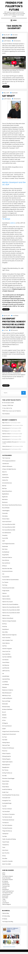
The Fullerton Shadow (7, 879)
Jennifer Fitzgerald (7, 648)
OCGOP (4, 728)
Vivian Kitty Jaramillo (7, 861)
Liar (3, 673)
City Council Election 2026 (8, 530)
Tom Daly (4, 836)
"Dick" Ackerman (6, 458)
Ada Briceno (5, 474)
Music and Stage (6, 701)
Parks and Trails (6, 745)
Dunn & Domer (5, 560)
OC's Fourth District (7, 726)
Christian (4, 887)
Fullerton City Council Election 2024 (11, 612)
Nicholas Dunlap (6, 706)
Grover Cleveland (6, 878)
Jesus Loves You (6, 651)
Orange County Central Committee (10, 731)
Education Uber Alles (7, 568)
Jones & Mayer (5, 662)
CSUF (3, 541)
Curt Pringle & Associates (8, 543)
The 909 (4, 806)
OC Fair (4, 720)
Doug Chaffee (5, 554)
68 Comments (14, 330)
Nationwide (5, 704)
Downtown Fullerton (7, 557)
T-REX (3, 899)
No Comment (9, 37)
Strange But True (6, 800)
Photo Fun (4, 750)
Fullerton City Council (7, 601)
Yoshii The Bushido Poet (8, 891)
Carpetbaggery (6, 510)
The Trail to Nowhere (7, 825)
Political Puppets (6, 759)
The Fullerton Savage (7, 892)
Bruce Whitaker (6, 507)
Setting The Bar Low (7, 773)
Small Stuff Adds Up (7, 789)
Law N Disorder (5, 668)
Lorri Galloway (5, 684)
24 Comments (17, 98)
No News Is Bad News (7, 709)
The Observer (5, 822)
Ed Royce (4, 565)
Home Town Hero (6, 637)
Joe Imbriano (5, 659)
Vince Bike (4, 858)
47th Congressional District (8, 461)
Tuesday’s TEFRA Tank (7, 405)
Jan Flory (4, 646)
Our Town (4, 737)
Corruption (4, 535)
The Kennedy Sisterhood (8, 820)
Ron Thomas (5, 770)
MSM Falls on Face (6, 695)
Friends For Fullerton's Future (14, 6)
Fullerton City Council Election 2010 (10, 607)
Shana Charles (5, 781)
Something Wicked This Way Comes (10, 795)
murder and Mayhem (7, 698)
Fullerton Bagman (6, 904)
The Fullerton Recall (7, 817)
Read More (5, 86)
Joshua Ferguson (6, 894)
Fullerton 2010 (5, 596)
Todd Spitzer (5, 833)
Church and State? (6, 521)
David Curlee (5, 896)
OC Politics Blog (6, 916)
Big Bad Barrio (5, 494)
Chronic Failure (5, 519)
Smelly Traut (5, 792)
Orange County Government (9, 734)
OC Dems (4, 717)
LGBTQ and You (6, 670)
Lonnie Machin (5, 902)
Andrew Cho (5, 480)
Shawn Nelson (5, 786)
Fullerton (4, 593)
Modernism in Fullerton (7, 690)
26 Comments (17, 41)
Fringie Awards (5, 590)
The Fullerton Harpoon (7, 876)
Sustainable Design (6, 803)
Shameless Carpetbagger (8, 778)
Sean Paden (5, 897)
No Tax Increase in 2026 (8, 402)
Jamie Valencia (6, 643)
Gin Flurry (4, 623)
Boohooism (5, 502)
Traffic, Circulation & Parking (9, 839)
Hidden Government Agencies (9, 634)
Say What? (8, 95)
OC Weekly (4, 919)
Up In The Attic (5, 853)
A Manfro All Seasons (7, 466)
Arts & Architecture (7, 483)
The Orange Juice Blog (7, 921)
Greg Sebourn (5, 629)
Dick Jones (15, 34)
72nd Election (5, 463)
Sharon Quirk (5, 784)
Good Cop (4, 626)
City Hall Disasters (6, 532)
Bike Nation (5, 499)
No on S (4, 712)
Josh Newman (5, 665)
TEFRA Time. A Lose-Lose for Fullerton (11, 411)
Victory (4, 855)
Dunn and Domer (6, 563)
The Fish (4, 901)
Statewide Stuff (6, 797)
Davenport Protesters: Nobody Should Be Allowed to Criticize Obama (14, 323)
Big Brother (5, 496)
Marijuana (4, 687)
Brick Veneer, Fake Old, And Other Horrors (12, 505)
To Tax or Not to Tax (7, 408)
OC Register (5, 723)
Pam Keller (4, 739)
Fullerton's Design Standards (9, 621)
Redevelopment (6, 764)
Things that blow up (7, 831)
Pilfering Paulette (6, 756)
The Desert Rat (6, 886)
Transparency (5, 844)
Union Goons (5, 850)
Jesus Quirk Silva (6, 654)
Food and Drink (5, 576)
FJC (3, 574)
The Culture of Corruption (8, 814)
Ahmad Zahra (5, 477)
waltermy (12, 223)
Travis (3, 847)
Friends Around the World (8, 588)
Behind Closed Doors (7, 491)
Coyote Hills (5, 538)
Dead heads (15, 92)
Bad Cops (4, 488)
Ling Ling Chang (6, 679)
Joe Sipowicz (5, 883)
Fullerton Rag (5, 913)
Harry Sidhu (5, 632)
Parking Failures (6, 742)
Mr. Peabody (5, 881)
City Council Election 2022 (8, 524)
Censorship (5, 513)
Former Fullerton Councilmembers (10, 579)
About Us (4, 472)
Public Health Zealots (7, 761)
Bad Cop (4, 485)
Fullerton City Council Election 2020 (11, 610)
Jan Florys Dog (5, 884)
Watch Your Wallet (6, 864)
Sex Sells (4, 775)
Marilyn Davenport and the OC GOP (14, 183)
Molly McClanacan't (6, 693)
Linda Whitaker (5, 676)
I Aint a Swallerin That (7, 640)
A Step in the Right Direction (9, 469)
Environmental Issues (7, 571)
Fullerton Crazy (6, 615)
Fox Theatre (5, 582)
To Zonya (6, 219)
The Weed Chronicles (7, 828)
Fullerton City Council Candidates (10, 604)
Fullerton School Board (7, 618)
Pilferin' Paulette (6, 753)
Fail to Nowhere (6, 413)
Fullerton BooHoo (6, 599)
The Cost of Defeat (7, 808)
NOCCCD (4, 715)
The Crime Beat (6, 811)
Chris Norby (5, 516)
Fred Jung (4, 585)
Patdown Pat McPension (8, 748)
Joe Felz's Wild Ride (6, 657)
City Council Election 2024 (8, 527)
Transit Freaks (5, 842)
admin (3, 873)
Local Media (15, 315)
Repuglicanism (5, 767)
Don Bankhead (5, 552)
